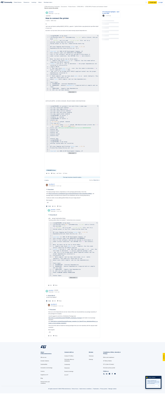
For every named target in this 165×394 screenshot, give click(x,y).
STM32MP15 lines (51, 170)
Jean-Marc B (52, 184)
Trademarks (96, 388)
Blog (42, 378)
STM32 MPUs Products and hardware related (96, 6)
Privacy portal (103, 388)
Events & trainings (68, 371)
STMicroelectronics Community (52, 6)
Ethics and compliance (108, 357)
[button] (152, 2)
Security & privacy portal (109, 367)
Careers (42, 371)
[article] (72, 195)
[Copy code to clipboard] (98, 36)
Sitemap (91, 359)
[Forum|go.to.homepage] (6, 2)
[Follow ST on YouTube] (115, 374)
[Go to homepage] (50, 348)
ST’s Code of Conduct (108, 364)
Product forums (72, 6)
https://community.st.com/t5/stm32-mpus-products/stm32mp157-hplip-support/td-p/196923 (70, 193)
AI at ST (66, 374)
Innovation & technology (46, 367)
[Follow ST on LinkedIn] (106, 374)
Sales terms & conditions (85, 388)
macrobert (51, 11)
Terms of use (75, 388)
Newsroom (67, 367)
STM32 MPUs (80, 6)
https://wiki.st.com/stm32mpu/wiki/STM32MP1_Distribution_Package (65, 317)
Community (67, 364)
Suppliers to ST (44, 374)
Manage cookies (112, 388)
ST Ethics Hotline (107, 360)
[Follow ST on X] (104, 374)
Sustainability (44, 364)
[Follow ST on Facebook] (112, 374)
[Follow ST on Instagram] (109, 374)
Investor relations (45, 360)
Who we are (43, 357)
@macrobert (51, 189)
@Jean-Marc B (53, 214)
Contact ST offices (68, 356)
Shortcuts (91, 356)
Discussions (64, 6)
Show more (71, 92)
